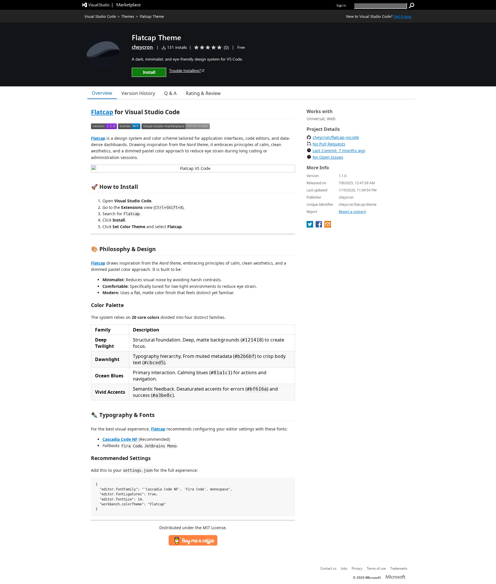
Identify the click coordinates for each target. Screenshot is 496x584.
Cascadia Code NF (119, 439)
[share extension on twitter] (310, 226)
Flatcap (102, 112)
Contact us (328, 568)
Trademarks (398, 568)
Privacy (357, 568)
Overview (102, 93)
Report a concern (352, 211)
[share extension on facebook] (319, 226)
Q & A (170, 93)
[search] (411, 6)
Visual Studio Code (100, 16)
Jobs (344, 568)
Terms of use (376, 568)
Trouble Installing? (185, 70)
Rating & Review (203, 93)
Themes (127, 16)
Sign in (341, 5)
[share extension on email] (328, 226)
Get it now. (403, 16)
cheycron (142, 46)
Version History (138, 93)
